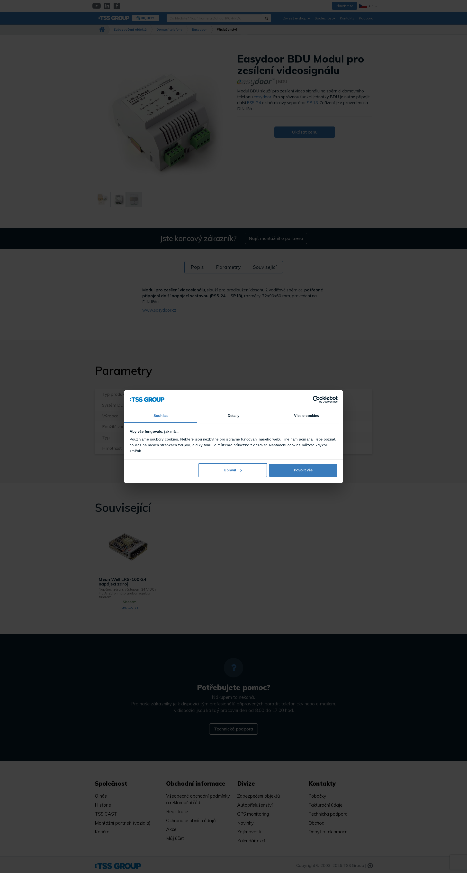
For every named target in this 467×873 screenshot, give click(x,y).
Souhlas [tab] (160, 415)
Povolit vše (303, 470)
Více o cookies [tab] (306, 415)
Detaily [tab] (234, 415)
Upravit (230, 470)
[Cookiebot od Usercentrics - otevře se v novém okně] (316, 399)
